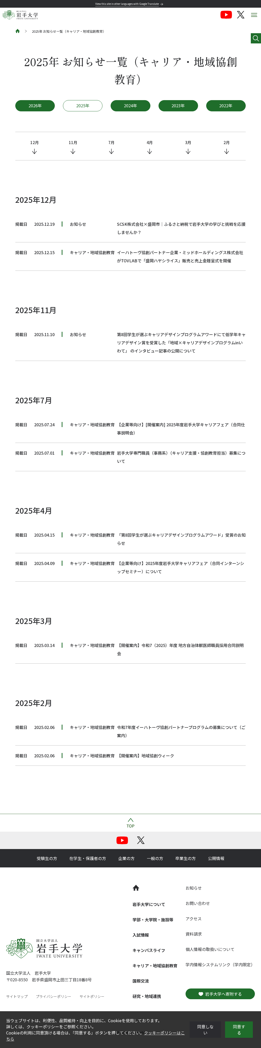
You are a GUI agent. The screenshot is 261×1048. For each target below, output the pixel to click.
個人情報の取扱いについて (210, 949)
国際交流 (141, 981)
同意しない (205, 1029)
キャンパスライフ (149, 950)
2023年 (178, 105)
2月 (227, 142)
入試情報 (141, 935)
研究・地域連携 (147, 996)
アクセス (194, 918)
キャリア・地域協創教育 (155, 965)
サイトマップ (17, 996)
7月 (111, 142)
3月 (188, 142)
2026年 (35, 105)
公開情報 (216, 858)
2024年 (130, 105)
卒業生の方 (185, 858)
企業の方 (126, 858)
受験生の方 (47, 858)
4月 (150, 142)
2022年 (225, 105)
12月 (34, 142)
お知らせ (194, 888)
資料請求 (194, 934)
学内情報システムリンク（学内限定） (220, 964)
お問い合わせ (198, 903)
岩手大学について (149, 904)
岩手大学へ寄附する (223, 994)
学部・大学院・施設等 (153, 919)
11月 (73, 142)
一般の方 (155, 858)
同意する (239, 1029)
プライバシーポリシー (53, 996)
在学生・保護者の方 (87, 858)
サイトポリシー (92, 996)
